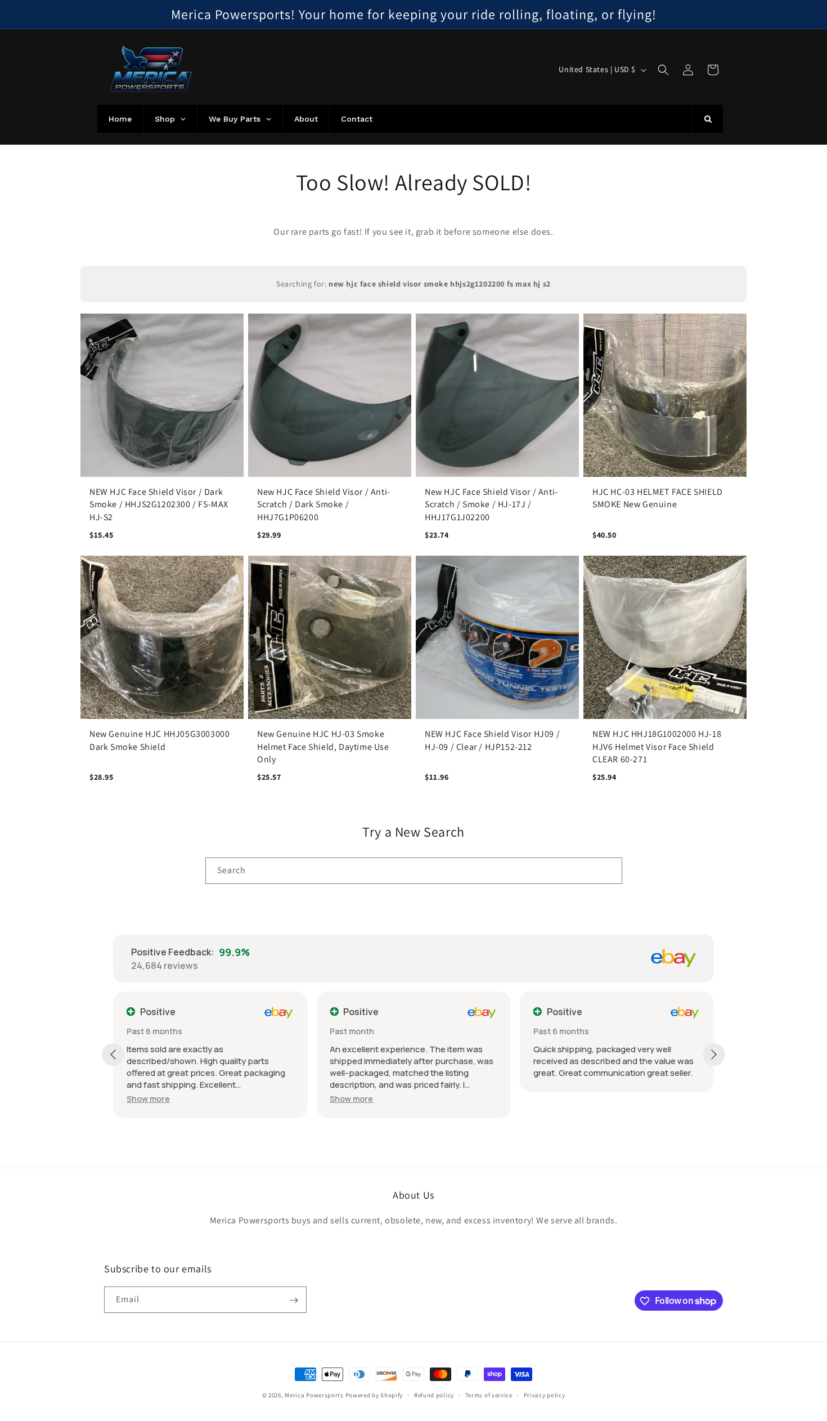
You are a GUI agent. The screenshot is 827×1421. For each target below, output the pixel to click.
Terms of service (489, 1394)
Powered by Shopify (374, 1395)
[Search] (609, 870)
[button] (663, 69)
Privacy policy (544, 1394)
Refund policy (434, 1394)
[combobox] (414, 870)
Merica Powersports (314, 1395)
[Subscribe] (293, 1300)
